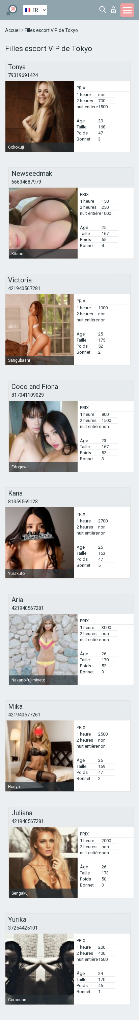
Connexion (115, 8)
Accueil (13, 30)
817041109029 (27, 395)
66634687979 (26, 182)
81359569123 (23, 502)
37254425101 (23, 928)
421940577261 (24, 715)
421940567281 (24, 288)
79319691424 (23, 75)
